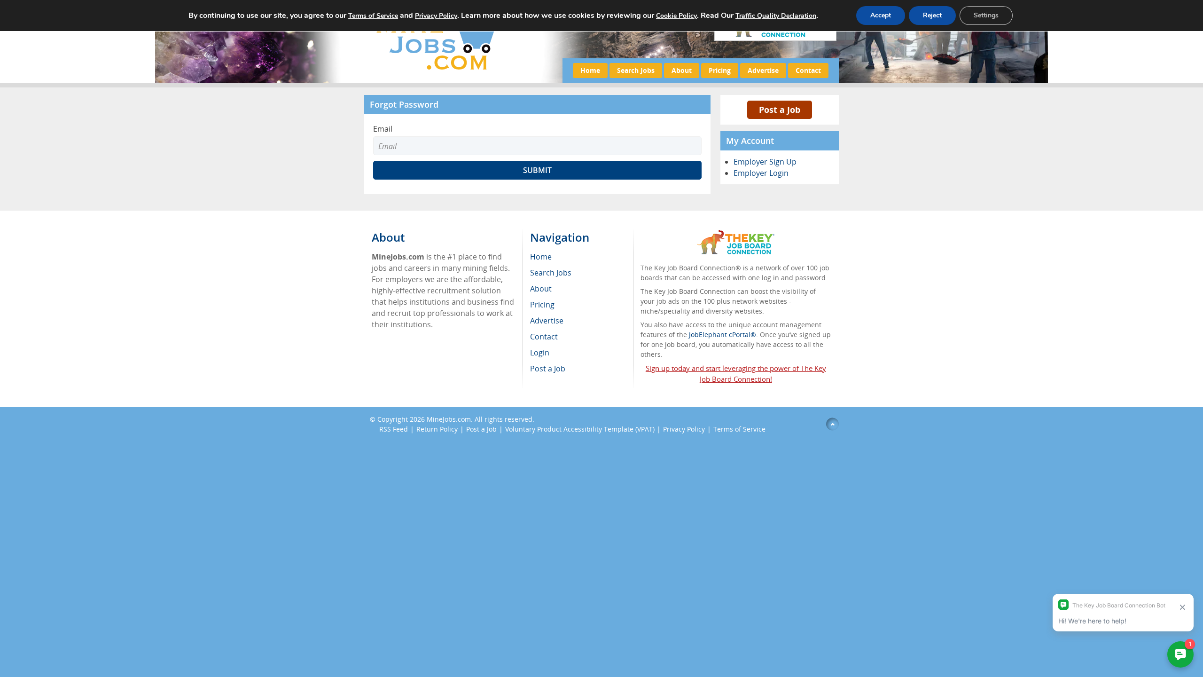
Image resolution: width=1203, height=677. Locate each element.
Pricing (720, 70)
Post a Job (779, 109)
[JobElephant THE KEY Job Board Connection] (735, 234)
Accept (880, 15)
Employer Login (761, 173)
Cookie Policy (676, 15)
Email (382, 129)
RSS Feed (393, 429)
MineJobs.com (449, 419)
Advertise (763, 70)
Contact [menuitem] (544, 336)
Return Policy (437, 429)
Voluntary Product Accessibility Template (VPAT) (580, 429)
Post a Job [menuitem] (547, 368)
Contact (808, 70)
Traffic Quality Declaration (775, 15)
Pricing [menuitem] (542, 304)
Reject (932, 15)
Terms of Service (739, 429)
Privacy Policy (684, 429)
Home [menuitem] (541, 257)
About (682, 70)
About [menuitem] (541, 288)
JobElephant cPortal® (722, 334)
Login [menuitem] (539, 352)
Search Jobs (636, 70)
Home (590, 70)
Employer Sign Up (765, 162)
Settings (986, 15)
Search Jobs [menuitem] (550, 273)
